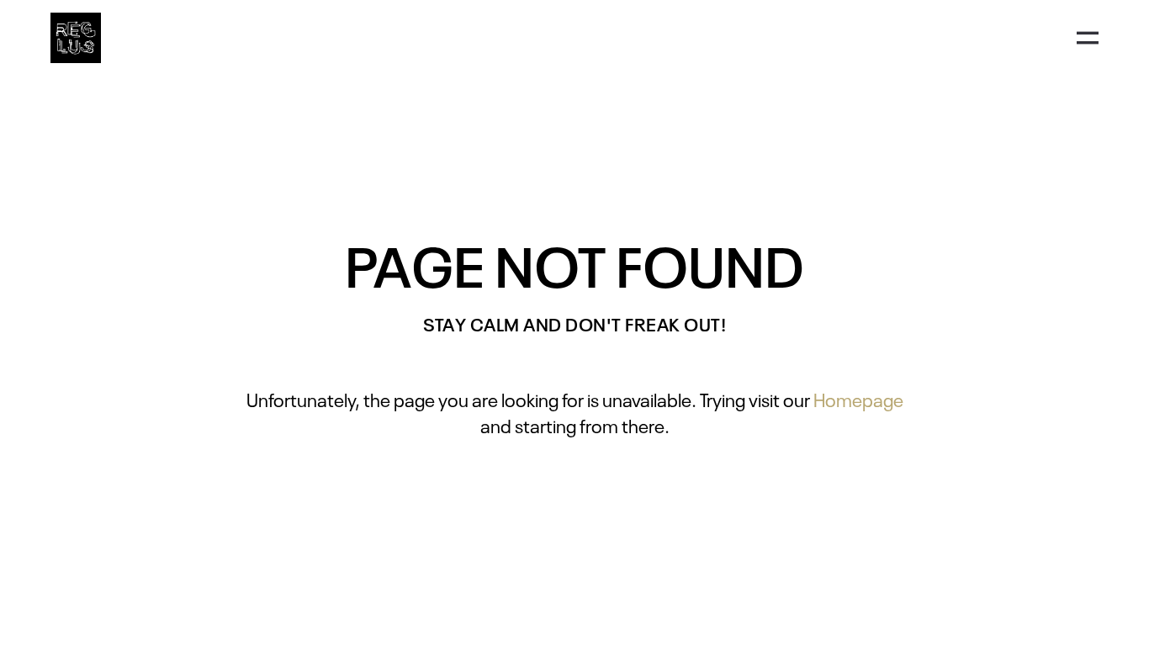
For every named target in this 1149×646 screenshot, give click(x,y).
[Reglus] (75, 38)
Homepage (858, 398)
